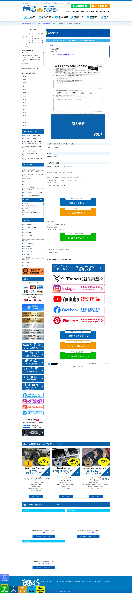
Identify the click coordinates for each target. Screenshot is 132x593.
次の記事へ (81, 366)
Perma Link (106, 363)
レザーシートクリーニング (29, 230)
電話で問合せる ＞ (79, 201)
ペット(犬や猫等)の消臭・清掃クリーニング (32, 159)
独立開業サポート (27, 259)
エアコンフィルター (29, 238)
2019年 (24, 99)
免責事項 (25, 265)
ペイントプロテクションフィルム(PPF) (32, 192)
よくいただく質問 (27, 251)
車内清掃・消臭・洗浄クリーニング (32, 169)
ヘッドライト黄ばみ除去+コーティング (63, 54)
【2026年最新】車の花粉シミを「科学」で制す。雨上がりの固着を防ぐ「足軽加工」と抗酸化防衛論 (31, 58)
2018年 (24, 102)
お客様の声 (77, 581)
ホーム (42, 581)
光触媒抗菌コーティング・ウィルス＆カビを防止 (33, 175)
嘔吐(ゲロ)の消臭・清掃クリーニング (32, 135)
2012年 (24, 122)
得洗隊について (69, 581)
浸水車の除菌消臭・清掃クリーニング (32, 151)
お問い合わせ (100, 581)
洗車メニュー (26, 184)
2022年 (24, 89)
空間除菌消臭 (26, 179)
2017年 (24, 106)
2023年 (24, 86)
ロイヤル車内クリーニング (29, 224)
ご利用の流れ (26, 246)
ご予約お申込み (91, 581)
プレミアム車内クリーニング (30, 227)
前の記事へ (74, 366)
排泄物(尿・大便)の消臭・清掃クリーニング (32, 147)
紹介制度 (25, 240)
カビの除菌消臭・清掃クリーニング (32, 143)
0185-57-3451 (45, 563)
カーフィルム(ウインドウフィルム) (31, 181)
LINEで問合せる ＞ (78, 355)
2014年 (24, 116)
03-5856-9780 (90, 532)
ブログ (83, 581)
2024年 (24, 83)
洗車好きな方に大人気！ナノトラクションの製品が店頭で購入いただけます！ (31, 212)
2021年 (24, 92)
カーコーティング (27, 189)
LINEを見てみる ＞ (78, 236)
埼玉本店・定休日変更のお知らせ (31, 206)
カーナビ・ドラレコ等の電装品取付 (32, 195)
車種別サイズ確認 (27, 249)
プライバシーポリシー (28, 262)
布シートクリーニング (29, 232)
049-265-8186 (45, 532)
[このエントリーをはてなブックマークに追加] (49, 364)
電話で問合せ (27, 254)
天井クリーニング (29, 235)
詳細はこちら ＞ (36, 496)
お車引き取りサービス (29, 243)
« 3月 (26, 46)
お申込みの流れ (49, 581)
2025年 (24, 79)
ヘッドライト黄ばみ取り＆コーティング (33, 187)
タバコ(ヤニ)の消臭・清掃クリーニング (32, 141)
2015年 (24, 112)
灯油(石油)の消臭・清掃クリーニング (32, 138)
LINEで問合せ (27, 257)
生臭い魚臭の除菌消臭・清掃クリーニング (33, 154)
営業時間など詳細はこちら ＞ (44, 536)
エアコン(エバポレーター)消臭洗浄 (31, 171)
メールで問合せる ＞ (79, 211)
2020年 (24, 96)
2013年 (24, 119)
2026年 (24, 76)
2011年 (24, 125)
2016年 (24, 109)
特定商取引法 (108, 581)
